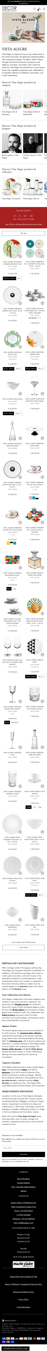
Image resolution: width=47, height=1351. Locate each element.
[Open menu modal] (44, 9)
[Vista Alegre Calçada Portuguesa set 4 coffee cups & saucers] (34, 295)
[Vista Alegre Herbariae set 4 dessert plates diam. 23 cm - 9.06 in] (34, 248)
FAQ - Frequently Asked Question (23, 1187)
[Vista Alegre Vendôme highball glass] (12, 778)
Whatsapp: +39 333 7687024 (23, 1219)
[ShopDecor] (9, 9)
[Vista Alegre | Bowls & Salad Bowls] (33, 100)
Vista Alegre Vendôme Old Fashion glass (35, 708)
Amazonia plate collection (30, 1033)
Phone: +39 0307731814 (23, 1211)
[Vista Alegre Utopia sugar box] (12, 912)
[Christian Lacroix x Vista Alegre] (33, 143)
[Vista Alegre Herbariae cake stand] (34, 430)
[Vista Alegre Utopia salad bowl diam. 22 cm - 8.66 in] (34, 824)
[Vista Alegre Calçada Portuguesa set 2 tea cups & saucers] (12, 605)
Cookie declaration (23, 1307)
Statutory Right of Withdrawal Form (23, 1202)
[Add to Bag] (42, 256)
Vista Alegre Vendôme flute (12, 754)
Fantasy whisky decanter (12, 1049)
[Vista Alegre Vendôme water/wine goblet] (12, 693)
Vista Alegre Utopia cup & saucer (34, 792)
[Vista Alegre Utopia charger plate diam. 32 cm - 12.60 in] (12, 824)
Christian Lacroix (22, 1004)
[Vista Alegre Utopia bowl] (12, 385)
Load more (23, 948)
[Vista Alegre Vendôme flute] (12, 739)
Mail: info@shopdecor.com (23, 1223)
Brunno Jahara (18, 1010)
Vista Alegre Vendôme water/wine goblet (12, 708)
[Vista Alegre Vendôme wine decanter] (34, 739)
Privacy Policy (23, 1299)
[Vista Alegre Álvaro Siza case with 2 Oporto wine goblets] (12, 646)
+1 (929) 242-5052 (23, 1215)
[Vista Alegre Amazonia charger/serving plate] (12, 248)
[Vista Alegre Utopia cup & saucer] (34, 778)
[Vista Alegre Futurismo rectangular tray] (12, 559)
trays (4, 1069)
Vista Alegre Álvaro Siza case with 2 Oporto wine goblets (12, 662)
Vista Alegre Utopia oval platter (12, 879)
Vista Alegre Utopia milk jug (34, 926)
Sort (25, 233)
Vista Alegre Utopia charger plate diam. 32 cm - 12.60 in (12, 839)
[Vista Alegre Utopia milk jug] (34, 912)
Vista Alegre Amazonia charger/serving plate (12, 263)
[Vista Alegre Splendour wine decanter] (12, 430)
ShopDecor (17, 1324)
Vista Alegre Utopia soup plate (35, 879)
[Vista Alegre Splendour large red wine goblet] (34, 385)
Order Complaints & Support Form (23, 1207)
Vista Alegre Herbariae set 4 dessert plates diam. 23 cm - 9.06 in (34, 264)
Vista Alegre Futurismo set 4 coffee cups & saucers (34, 530)
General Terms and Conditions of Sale (23, 1276)
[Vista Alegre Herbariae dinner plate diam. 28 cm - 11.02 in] (12, 295)
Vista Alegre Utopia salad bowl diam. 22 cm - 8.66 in (34, 839)
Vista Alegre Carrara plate (34, 661)
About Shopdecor (23, 1179)
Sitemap (23, 1191)
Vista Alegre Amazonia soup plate (12, 353)
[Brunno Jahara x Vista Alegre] (12, 143)
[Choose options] (20, 256)
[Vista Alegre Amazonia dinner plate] (34, 339)
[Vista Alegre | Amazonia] (12, 186)
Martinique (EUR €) (10, 1321)
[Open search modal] (34, 9)
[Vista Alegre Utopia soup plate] (34, 865)
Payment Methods (23, 1183)
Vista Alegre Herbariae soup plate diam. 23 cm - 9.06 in (12, 485)
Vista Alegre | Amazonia (11, 198)
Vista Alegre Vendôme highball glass (12, 793)
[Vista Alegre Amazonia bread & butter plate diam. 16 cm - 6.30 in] (34, 605)
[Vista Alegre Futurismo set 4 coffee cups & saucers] (34, 514)
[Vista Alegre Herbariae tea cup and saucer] (34, 469)
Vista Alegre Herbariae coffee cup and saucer (12, 529)
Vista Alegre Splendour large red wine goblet (34, 400)
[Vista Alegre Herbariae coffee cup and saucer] (12, 514)
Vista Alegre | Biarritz (31, 198)
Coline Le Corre (8, 1015)
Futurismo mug (16, 1041)
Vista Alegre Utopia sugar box (12, 926)
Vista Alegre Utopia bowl (12, 399)
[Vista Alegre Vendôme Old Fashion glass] (34, 693)
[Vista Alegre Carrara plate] (34, 646)
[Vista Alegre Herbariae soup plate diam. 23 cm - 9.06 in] (12, 469)
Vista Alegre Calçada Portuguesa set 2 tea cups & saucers (12, 621)
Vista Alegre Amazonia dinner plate (34, 353)
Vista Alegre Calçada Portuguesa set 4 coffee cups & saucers (35, 310)
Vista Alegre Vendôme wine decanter (35, 754)
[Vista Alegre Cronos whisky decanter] (34, 559)
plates (24, 1069)
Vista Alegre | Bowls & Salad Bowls (31, 113)
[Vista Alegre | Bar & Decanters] (12, 100)
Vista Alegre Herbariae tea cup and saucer (34, 483)
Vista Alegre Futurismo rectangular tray (12, 574)
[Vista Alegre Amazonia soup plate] (12, 339)
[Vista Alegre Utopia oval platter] (12, 865)
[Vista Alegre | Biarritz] (33, 186)
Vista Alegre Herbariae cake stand (34, 444)
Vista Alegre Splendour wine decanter (12, 445)
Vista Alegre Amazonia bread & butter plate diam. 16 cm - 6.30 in (34, 621)
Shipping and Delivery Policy (23, 1292)
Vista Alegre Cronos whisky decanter (34, 574)
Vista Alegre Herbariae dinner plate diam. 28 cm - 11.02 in (12, 311)
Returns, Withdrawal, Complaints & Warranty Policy (23, 1284)
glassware (6, 1072)
